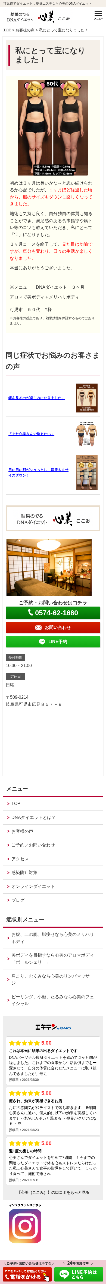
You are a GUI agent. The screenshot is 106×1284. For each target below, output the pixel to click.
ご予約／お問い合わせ (33, 845)
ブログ (17, 900)
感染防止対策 (24, 872)
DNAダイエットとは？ (33, 817)
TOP (7, 30)
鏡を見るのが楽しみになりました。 (36, 398)
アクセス (20, 859)
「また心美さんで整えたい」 (31, 434)
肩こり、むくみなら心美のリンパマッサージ (52, 979)
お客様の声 (25, 30)
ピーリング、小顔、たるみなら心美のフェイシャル (52, 1000)
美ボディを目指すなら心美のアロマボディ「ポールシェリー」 (52, 958)
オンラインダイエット (33, 886)
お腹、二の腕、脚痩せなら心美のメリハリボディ (52, 938)
